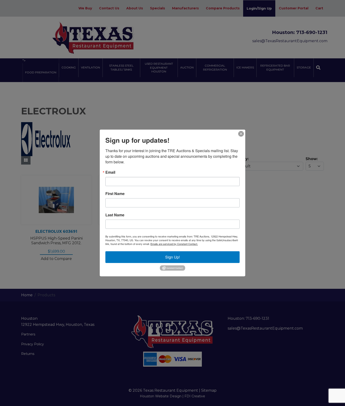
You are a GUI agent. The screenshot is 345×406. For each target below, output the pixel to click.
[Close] (241, 134)
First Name (115, 193)
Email (110, 172)
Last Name (114, 215)
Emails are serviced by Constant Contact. (174, 244)
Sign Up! (172, 257)
